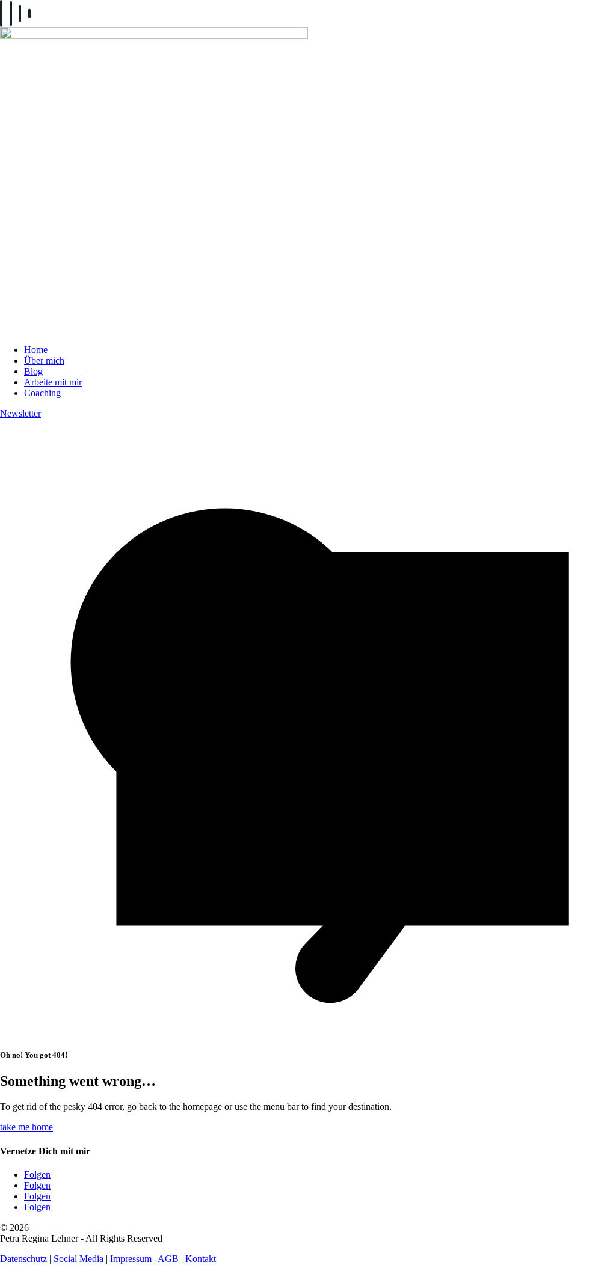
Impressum (131, 1259)
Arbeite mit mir (53, 382)
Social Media (78, 1259)
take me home (26, 1127)
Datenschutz (23, 1259)
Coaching (42, 393)
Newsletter (20, 413)
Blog (33, 371)
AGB (168, 1259)
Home (36, 350)
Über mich (44, 360)
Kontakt (200, 1259)
